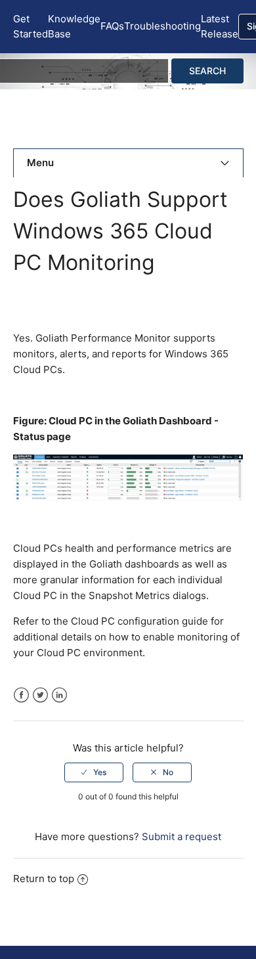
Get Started (30, 26)
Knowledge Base (74, 26)
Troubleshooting (162, 26)
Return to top (43, 878)
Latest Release (219, 26)
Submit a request (181, 836)
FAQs (112, 26)
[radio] (93, 772)
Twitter (40, 695)
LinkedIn (59, 695)
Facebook (21, 695)
